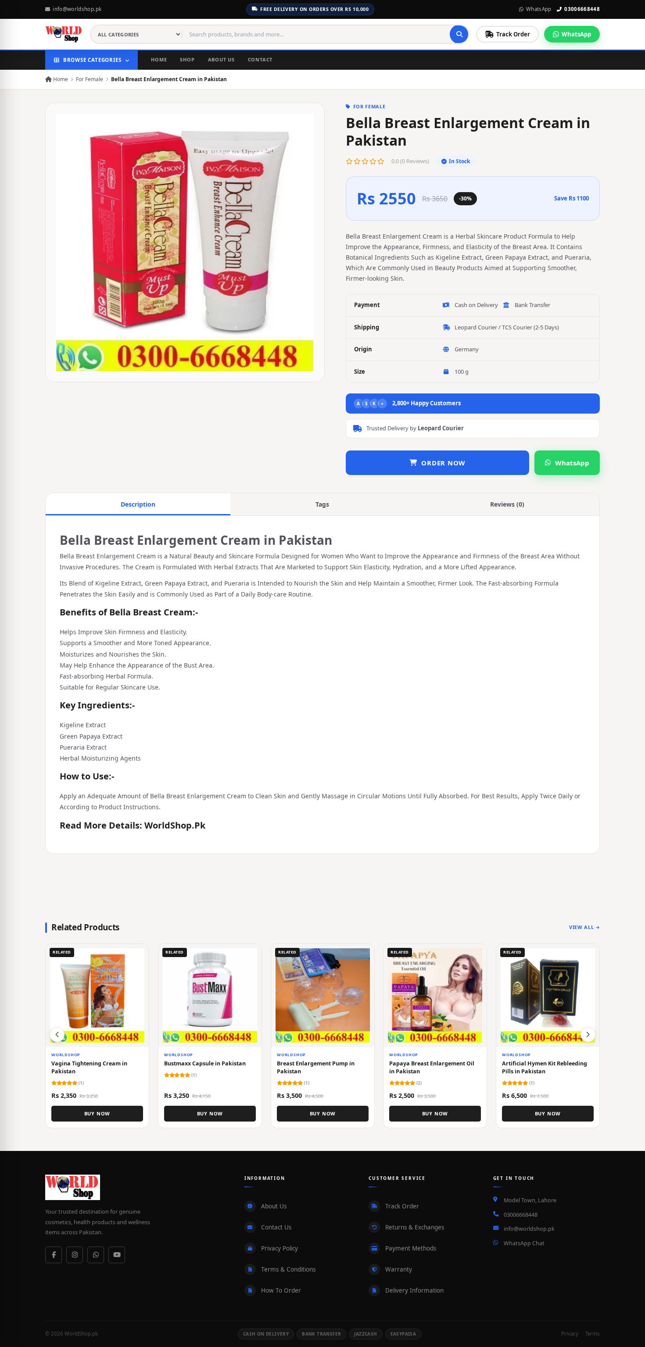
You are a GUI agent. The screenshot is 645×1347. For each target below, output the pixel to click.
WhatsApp (539, 9)
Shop (187, 59)
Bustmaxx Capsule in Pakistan (205, 1063)
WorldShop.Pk (174, 825)
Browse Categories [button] (92, 60)
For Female (89, 79)
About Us (221, 59)
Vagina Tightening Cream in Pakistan (89, 1067)
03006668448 (582, 9)
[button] (587, 1034)
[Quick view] (138, 953)
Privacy (569, 1333)
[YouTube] (116, 1255)
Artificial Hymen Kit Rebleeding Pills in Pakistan (544, 1067)
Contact (260, 59)
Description (138, 504)
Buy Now (97, 1113)
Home (159, 59)
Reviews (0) (507, 504)
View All (581, 927)
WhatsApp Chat (524, 1243)
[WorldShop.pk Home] (64, 34)
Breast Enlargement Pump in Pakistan (316, 1067)
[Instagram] (74, 1255)
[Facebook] (53, 1255)
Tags (322, 504)
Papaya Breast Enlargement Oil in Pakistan (431, 1067)
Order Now (443, 462)
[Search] (459, 34)
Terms (592, 1333)
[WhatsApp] (95, 1255)
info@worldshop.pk (77, 9)
